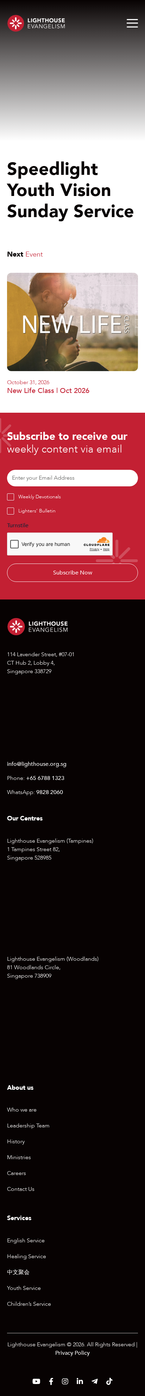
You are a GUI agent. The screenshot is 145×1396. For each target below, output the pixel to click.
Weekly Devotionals (39, 496)
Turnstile (18, 525)
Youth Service (24, 1288)
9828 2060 (49, 792)
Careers (16, 1173)
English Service (26, 1240)
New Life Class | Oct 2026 (48, 390)
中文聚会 (18, 1272)
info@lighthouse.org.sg (37, 764)
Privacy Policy (72, 1353)
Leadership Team (28, 1126)
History (16, 1141)
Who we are (22, 1110)
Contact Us (20, 1189)
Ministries (19, 1157)
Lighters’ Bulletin (37, 511)
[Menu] (132, 23)
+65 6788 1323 (45, 778)
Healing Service (26, 1256)
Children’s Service (29, 1304)
